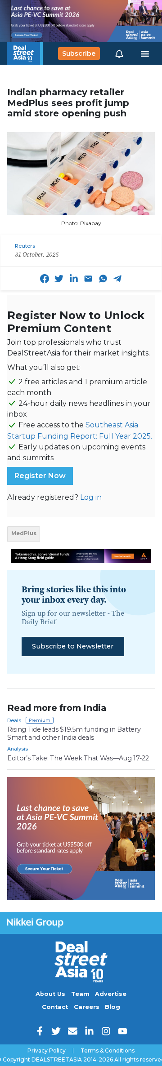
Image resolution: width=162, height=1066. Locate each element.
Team (80, 993)
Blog (112, 1007)
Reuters (25, 246)
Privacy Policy (46, 1050)
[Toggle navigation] (145, 53)
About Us (50, 993)
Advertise (110, 993)
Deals (14, 720)
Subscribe (78, 53)
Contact (55, 1007)
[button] (119, 53)
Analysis (17, 749)
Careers (86, 1007)
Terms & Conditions (108, 1050)
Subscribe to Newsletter (72, 646)
